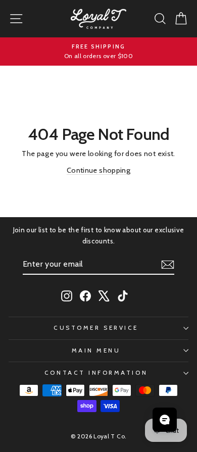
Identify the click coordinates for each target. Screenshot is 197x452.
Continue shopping (98, 170)
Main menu (96, 350)
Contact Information (95, 372)
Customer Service (96, 327)
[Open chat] (165, 420)
